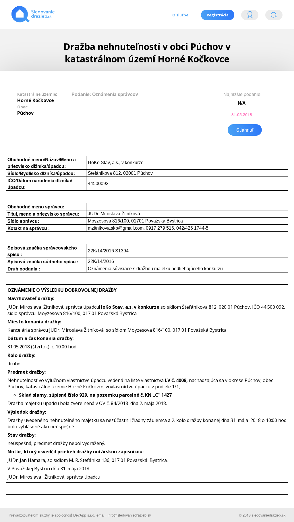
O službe (180, 15)
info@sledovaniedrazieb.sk (129, 515)
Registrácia (218, 15)
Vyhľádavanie (271, 16)
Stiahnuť (244, 129)
